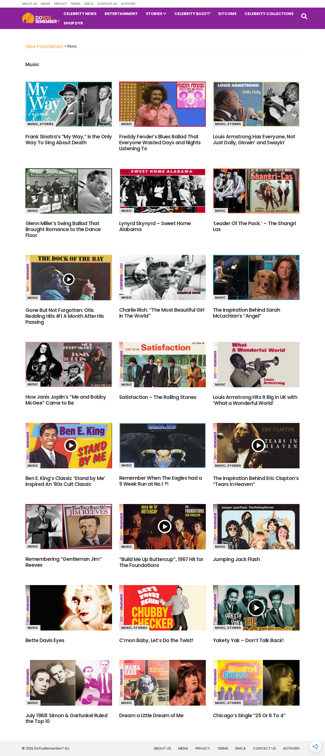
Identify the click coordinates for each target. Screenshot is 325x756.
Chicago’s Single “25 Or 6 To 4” (249, 715)
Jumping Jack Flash (236, 559)
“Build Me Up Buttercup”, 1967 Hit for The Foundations (161, 562)
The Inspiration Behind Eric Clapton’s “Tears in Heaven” (256, 481)
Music (33, 124)
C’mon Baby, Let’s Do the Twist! (156, 640)
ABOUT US (29, 3)
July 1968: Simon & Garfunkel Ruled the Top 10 (66, 718)
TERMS (75, 3)
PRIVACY (60, 3)
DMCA (89, 3)
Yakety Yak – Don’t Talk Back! (248, 640)
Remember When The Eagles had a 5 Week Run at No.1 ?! (160, 481)
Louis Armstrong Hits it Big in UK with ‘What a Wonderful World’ (255, 400)
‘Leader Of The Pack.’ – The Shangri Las (254, 226)
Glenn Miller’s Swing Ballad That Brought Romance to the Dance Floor (63, 229)
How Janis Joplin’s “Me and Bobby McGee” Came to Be (65, 399)
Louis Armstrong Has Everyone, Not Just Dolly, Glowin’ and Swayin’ (254, 139)
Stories (47, 124)
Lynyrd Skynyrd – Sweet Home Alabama (155, 226)
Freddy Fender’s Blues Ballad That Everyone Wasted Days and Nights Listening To (160, 142)
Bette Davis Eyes (44, 640)
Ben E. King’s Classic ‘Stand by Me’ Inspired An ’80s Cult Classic (65, 481)
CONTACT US (107, 3)
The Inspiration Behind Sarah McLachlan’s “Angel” (246, 312)
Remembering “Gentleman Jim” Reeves (63, 562)
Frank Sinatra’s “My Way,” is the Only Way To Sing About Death (68, 139)
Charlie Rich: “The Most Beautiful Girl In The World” (161, 312)
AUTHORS (128, 3)
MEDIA (45, 3)
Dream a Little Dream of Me (151, 715)
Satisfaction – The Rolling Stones (158, 397)
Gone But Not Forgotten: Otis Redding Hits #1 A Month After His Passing (64, 316)
